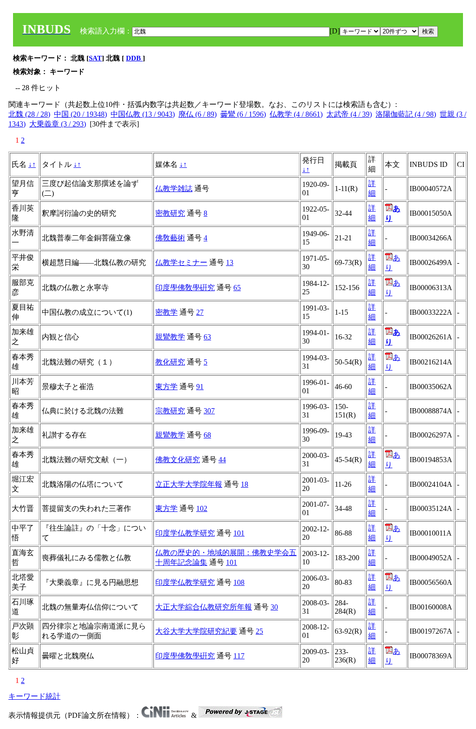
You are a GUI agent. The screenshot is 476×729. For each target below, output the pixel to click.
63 (207, 337)
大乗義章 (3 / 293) (57, 124)
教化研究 (170, 362)
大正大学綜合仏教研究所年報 (203, 607)
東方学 (166, 387)
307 (209, 411)
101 (239, 533)
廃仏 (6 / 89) (197, 114)
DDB (134, 58)
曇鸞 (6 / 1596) (243, 114)
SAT (95, 58)
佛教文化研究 (177, 460)
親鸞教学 (170, 337)
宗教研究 (170, 411)
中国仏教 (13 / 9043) (143, 114)
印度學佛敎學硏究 (185, 288)
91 (200, 387)
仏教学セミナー (181, 262)
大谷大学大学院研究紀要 (196, 631)
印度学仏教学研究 (185, 533)
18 (244, 484)
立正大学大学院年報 (188, 484)
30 (274, 607)
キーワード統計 (34, 696)
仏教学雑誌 (173, 188)
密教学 (166, 312)
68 (207, 435)
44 (222, 460)
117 (239, 656)
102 (201, 508)
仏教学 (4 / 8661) (296, 114)
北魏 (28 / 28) (29, 114)
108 (239, 582)
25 (259, 631)
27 (200, 312)
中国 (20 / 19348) (80, 114)
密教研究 (170, 213)
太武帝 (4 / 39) (349, 114)
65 (237, 288)
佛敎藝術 (170, 238)
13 (229, 262)
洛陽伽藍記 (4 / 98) (406, 114)
